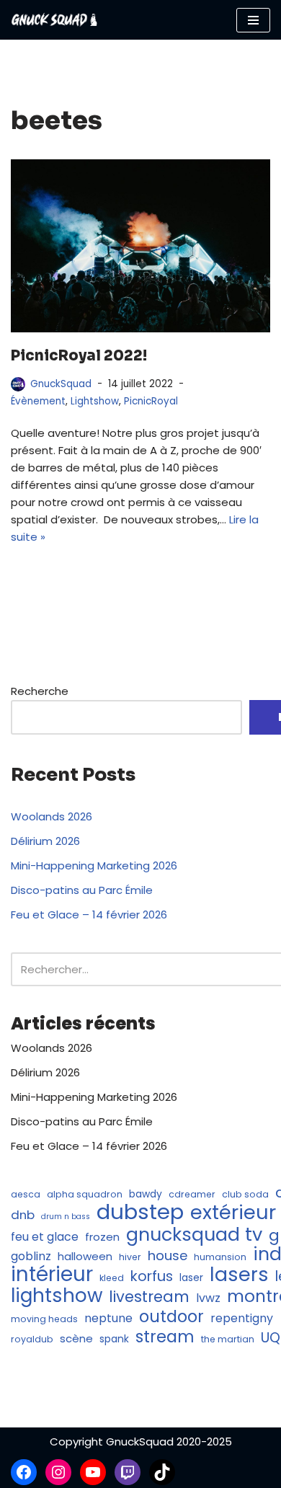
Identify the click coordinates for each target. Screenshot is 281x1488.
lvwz (208, 1298)
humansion (220, 1257)
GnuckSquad (61, 384)
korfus (151, 1276)
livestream (149, 1297)
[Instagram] (58, 1472)
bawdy (145, 1194)
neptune (108, 1318)
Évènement (38, 401)
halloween (85, 1256)
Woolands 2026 (51, 816)
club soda (245, 1194)
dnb (23, 1214)
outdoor (171, 1316)
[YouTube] (93, 1472)
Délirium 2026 (45, 841)
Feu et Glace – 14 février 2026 (89, 914)
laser (191, 1278)
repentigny (241, 1318)
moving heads (44, 1319)
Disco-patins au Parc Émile (82, 890)
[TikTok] (162, 1472)
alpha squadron (84, 1194)
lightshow (56, 1295)
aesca (25, 1194)
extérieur (233, 1212)
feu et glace (45, 1236)
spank (114, 1339)
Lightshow (95, 401)
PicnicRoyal (151, 401)
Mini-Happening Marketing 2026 (94, 865)
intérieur (52, 1274)
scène (76, 1338)
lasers (239, 1274)
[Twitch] (127, 1472)
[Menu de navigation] (253, 20)
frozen (102, 1236)
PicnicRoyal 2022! (79, 356)
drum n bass (65, 1216)
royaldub (32, 1339)
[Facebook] (24, 1472)
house (167, 1256)
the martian (227, 1339)
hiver (130, 1257)
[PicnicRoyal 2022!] (140, 245)
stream (165, 1336)
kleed (111, 1278)
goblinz (31, 1256)
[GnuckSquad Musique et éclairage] (54, 20)
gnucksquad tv (194, 1234)
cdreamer (192, 1194)
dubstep (140, 1212)
